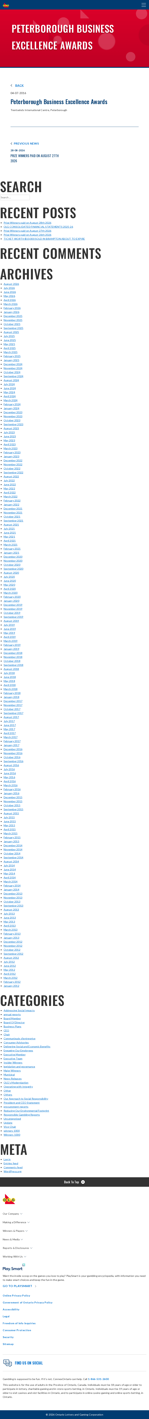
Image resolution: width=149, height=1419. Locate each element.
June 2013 (10, 917)
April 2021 (10, 540)
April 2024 (10, 396)
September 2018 (13, 664)
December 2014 (13, 845)
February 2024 (12, 404)
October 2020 (12, 564)
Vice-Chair (10, 1126)
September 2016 (13, 761)
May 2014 (9, 873)
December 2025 (13, 316)
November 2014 (13, 849)
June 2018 (10, 677)
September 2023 (13, 424)
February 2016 (12, 789)
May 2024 (9, 392)
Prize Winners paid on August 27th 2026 (27, 230)
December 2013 (13, 893)
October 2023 (12, 420)
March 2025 (10, 352)
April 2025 (10, 348)
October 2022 (12, 468)
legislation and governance (19, 1066)
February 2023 (12, 452)
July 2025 (9, 336)
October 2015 (12, 805)
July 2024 (9, 384)
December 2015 (13, 797)
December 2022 (13, 460)
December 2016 (13, 749)
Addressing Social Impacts (19, 1010)
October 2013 (12, 901)
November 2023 (13, 416)
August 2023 (11, 428)
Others (8, 1094)
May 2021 (9, 536)
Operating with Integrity (18, 1086)
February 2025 (12, 356)
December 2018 (13, 652)
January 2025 (11, 360)
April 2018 (10, 685)
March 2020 (10, 592)
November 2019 (13, 608)
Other (7, 1090)
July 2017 (9, 721)
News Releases (13, 1078)
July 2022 (9, 480)
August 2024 (11, 380)
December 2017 (13, 701)
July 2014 (9, 865)
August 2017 (11, 717)
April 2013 (10, 925)
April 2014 (10, 877)
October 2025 (12, 324)
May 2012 (9, 969)
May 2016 (9, 777)
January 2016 (11, 793)
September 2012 (13, 953)
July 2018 (9, 672)
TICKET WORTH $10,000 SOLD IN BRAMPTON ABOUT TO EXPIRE (44, 238)
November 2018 (13, 656)
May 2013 (9, 921)
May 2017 (9, 729)
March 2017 (10, 737)
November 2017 (13, 705)
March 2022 (10, 496)
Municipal (9, 1074)
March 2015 (10, 833)
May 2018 (9, 681)
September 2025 (13, 328)
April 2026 (10, 300)
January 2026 (11, 312)
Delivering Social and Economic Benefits (27, 1046)
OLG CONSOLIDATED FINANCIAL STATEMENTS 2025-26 (38, 226)
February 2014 (12, 885)
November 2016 (13, 753)
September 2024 (13, 376)
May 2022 (9, 488)
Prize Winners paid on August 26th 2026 (27, 234)
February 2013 (12, 933)
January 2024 (11, 408)
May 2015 (9, 825)
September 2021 (13, 520)
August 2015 (11, 813)
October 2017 (12, 709)
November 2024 (13, 368)
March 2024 (10, 400)
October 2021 (12, 516)
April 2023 (10, 444)
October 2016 (12, 757)
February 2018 (12, 693)
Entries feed (11, 1163)
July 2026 (9, 287)
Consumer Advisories (16, 1042)
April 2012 (10, 973)
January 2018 (11, 697)
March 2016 (10, 785)
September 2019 (13, 616)
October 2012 (12, 949)
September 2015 (13, 809)
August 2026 (11, 283)
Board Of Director (14, 1022)
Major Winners (12, 1070)
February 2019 (12, 644)
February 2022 (12, 500)
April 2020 (10, 588)
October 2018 (12, 660)
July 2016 (9, 769)
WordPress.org (12, 1171)
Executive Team (13, 1058)
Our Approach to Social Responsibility (26, 1098)
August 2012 (11, 957)
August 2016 (11, 765)
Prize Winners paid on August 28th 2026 (27, 222)
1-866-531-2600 (98, 1379)
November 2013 (13, 897)
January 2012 (11, 985)
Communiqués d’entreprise (19, 1038)
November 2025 (13, 320)
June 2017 (10, 725)
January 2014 (11, 889)
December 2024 (13, 364)
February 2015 (12, 837)
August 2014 (11, 861)
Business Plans (12, 1026)
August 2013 (11, 909)
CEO (6, 1030)
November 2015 (13, 801)
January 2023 (11, 456)
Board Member (12, 1018)
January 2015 (11, 841)
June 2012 (10, 965)
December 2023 (13, 412)
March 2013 (10, 929)
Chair (7, 1034)
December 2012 (13, 941)
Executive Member (15, 1054)
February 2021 (12, 548)
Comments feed (13, 1167)
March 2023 (10, 448)
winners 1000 (12, 1130)
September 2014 (13, 857)
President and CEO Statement (22, 1102)
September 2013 (13, 905)
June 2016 (10, 773)
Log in (7, 1159)
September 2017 (13, 713)
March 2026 (10, 304)
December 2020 (13, 556)
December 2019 (13, 604)
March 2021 (10, 544)
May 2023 (9, 440)
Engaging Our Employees (18, 1050)
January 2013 (11, 937)
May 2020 (9, 584)
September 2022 (13, 472)
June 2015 (10, 821)
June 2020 (10, 580)
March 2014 (10, 881)
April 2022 (10, 492)
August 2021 (11, 524)
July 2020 (9, 576)
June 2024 (10, 388)
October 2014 (12, 853)
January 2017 (11, 745)
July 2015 (9, 817)
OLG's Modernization (16, 1082)
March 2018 (10, 689)
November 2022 (13, 464)
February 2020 (12, 596)
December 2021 (13, 508)
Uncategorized (12, 1118)
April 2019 (10, 636)
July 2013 (9, 913)
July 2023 (9, 432)
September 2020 (13, 568)
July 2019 (9, 624)
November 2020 (13, 560)
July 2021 (9, 528)
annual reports (12, 1014)
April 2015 (10, 829)
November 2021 (13, 512)
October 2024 (12, 372)
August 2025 (11, 332)
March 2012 (10, 977)
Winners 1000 (12, 1134)
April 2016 (10, 781)
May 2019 (9, 632)
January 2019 (11, 648)
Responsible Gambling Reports (22, 1114)
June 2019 (10, 628)
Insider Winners (13, 1062)
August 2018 (11, 668)
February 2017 (12, 741)
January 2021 (11, 552)
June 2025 (10, 340)
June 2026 (10, 291)
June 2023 (10, 436)
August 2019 (11, 620)
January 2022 (11, 504)
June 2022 (10, 484)
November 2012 (13, 945)
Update (8, 1122)
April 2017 (10, 733)
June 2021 (10, 532)
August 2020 (11, 572)
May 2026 (9, 296)
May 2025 (9, 344)
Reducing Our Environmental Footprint (26, 1110)
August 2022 (11, 476)
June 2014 (10, 869)
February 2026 (12, 308)
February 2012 (12, 981)
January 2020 (11, 600)
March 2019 (10, 640)
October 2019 (12, 612)
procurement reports (16, 1106)
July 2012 (9, 961)
